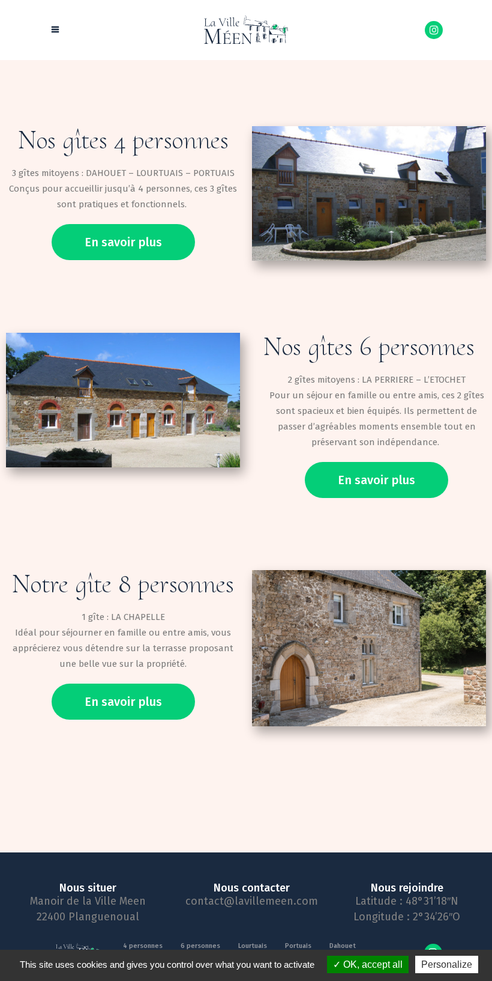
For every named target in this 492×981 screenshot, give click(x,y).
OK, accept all (372, 964)
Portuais (298, 946)
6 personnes (200, 946)
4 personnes (143, 946)
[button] (123, 242)
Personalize (446, 964)
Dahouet (342, 946)
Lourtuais (252, 946)
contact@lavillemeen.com (251, 901)
